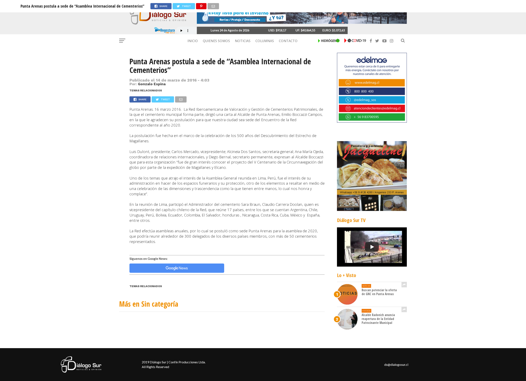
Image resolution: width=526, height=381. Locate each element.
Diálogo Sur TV (351, 220)
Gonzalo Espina (152, 84)
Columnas (264, 41)
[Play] (372, 247)
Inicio (192, 41)
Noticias (242, 41)
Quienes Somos (216, 41)
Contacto (288, 41)
